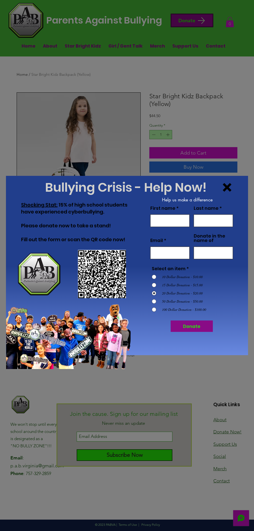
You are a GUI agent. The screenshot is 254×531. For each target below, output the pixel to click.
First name (162, 208)
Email (156, 240)
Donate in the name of (209, 238)
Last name (206, 208)
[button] (227, 187)
